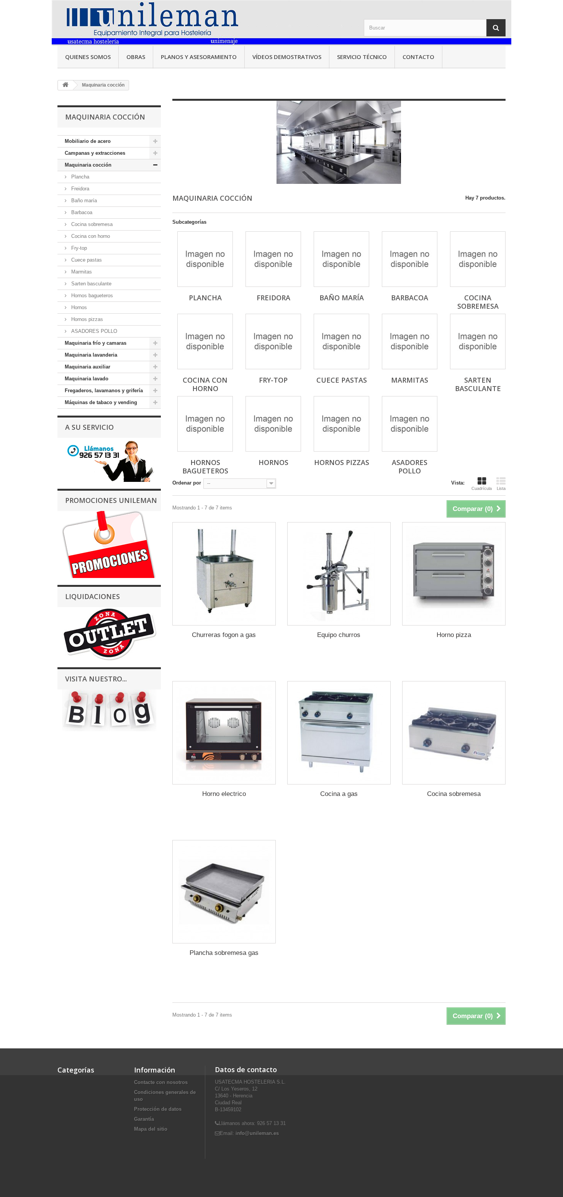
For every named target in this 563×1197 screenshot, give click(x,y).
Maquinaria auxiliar (87, 367)
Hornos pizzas (86, 319)
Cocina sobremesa (91, 224)
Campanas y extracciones (95, 153)
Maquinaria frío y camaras (95, 343)
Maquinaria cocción (88, 165)
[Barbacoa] (409, 259)
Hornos (78, 307)
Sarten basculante (90, 284)
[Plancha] (205, 259)
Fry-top (78, 248)
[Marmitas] (409, 341)
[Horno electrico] (224, 733)
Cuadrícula (481, 488)
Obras (135, 57)
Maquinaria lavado (86, 379)
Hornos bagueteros (91, 295)
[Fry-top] (273, 341)
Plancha (79, 177)
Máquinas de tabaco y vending (101, 402)
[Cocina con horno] (205, 341)
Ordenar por (186, 483)
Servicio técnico (362, 57)
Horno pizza (454, 635)
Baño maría (83, 200)
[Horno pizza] (454, 574)
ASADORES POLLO (93, 331)
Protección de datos (158, 1109)
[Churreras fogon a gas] (224, 574)
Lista (501, 488)
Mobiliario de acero (88, 141)
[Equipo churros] (339, 574)
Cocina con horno (90, 236)
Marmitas (81, 272)
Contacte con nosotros (161, 1082)
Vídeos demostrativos (286, 57)
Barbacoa (81, 212)
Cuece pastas (86, 260)
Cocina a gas (339, 793)
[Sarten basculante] (478, 341)
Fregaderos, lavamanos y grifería (104, 390)
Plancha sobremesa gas (224, 952)
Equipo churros (338, 635)
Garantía (144, 1119)
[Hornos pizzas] (341, 424)
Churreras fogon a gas (224, 635)
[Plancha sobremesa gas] (224, 892)
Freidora (79, 189)
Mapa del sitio (150, 1129)
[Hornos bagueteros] (205, 424)
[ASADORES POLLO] (409, 424)
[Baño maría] (341, 259)
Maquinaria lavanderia (91, 355)
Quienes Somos (88, 57)
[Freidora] (273, 259)
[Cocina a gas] (339, 733)
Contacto (418, 57)
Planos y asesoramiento (199, 57)
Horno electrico (224, 793)
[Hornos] (273, 424)
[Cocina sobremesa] (478, 259)
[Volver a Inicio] (65, 85)
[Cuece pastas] (341, 341)
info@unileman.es (257, 1133)
